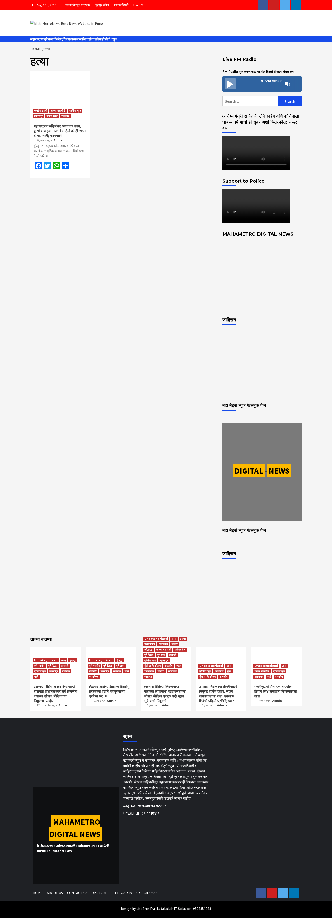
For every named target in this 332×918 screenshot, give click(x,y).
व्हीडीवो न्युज (109, 39)
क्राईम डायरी (40, 110)
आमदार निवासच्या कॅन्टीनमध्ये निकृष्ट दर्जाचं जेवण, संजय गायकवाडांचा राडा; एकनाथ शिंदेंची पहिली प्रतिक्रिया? (218, 694)
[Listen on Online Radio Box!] (296, 84)
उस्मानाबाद (149, 644)
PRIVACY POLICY (127, 892)
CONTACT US (77, 892)
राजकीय (53, 39)
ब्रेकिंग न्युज (75, 110)
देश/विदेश (64, 39)
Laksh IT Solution (177, 908)
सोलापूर (148, 676)
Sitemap (150, 892)
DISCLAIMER (101, 892)
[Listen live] (230, 83)
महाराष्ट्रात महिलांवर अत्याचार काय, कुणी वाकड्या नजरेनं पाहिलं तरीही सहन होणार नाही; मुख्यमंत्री (60, 131)
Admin (58, 140)
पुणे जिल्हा (52, 665)
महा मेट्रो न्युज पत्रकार (77, 5)
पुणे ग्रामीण (39, 665)
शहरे (45, 39)
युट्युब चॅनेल (102, 5)
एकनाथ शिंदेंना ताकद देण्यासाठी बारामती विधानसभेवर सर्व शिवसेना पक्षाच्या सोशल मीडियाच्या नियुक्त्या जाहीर (55, 694)
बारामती (65, 665)
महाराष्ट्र (36, 39)
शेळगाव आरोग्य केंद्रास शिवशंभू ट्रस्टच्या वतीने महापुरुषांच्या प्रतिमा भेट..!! (109, 691)
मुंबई (229, 671)
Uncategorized (46, 660)
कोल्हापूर (148, 649)
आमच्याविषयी (121, 5)
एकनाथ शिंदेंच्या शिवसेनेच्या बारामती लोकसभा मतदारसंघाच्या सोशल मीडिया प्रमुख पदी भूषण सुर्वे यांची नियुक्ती (165, 694)
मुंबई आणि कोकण (152, 665)
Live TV (138, 5)
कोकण (175, 644)
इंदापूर (73, 660)
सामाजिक (82, 39)
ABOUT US (55, 892)
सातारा (161, 671)
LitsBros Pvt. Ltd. (149, 908)
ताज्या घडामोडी (58, 110)
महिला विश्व (52, 116)
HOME (37, 892)
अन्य (73, 39)
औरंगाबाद (163, 644)
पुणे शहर (120, 665)
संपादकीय (94, 39)
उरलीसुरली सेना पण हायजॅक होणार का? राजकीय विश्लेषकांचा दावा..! (275, 691)
